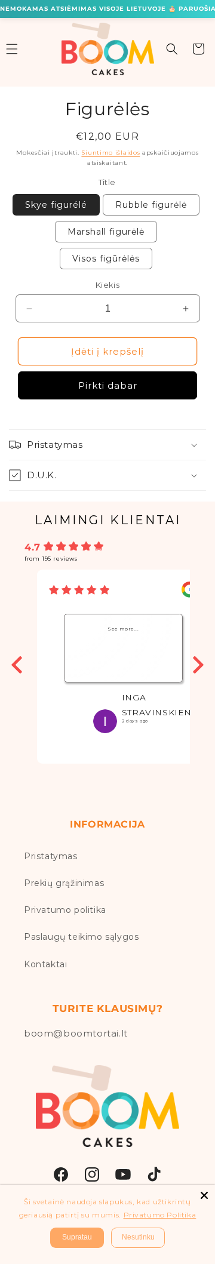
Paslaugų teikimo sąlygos (81, 936)
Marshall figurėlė (106, 231)
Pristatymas (51, 856)
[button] (172, 49)
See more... (123, 629)
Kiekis (107, 285)
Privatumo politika (65, 910)
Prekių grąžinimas (64, 883)
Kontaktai (45, 964)
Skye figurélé (56, 204)
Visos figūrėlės (106, 258)
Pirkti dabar (107, 385)
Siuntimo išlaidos (110, 152)
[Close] (204, 1195)
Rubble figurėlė (151, 204)
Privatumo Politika (160, 1214)
